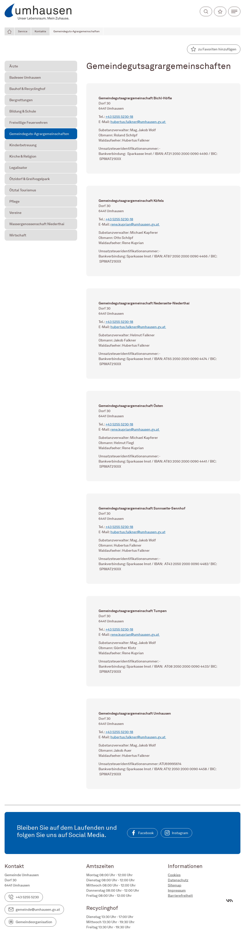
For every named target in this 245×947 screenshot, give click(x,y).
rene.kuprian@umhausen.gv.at (135, 224)
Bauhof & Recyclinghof (27, 89)
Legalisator (18, 168)
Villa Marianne (229, 900)
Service (22, 31)
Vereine (15, 213)
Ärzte (13, 66)
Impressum (177, 890)
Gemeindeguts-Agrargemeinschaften (76, 31)
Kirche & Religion (22, 156)
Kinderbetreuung (23, 145)
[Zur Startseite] (10, 31)
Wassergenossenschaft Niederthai (36, 224)
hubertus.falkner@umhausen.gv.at (138, 122)
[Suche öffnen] (206, 11)
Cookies (174, 875)
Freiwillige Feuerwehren (28, 122)
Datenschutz (178, 880)
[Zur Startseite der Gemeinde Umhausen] (38, 11)
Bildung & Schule (22, 111)
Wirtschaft (17, 235)
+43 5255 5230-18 (119, 117)
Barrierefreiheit (180, 896)
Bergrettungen (21, 100)
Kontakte (40, 31)
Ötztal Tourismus (22, 190)
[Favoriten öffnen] (220, 11)
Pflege (14, 201)
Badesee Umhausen (25, 77)
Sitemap (174, 885)
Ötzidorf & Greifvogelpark (29, 179)
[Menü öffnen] (234, 11)
